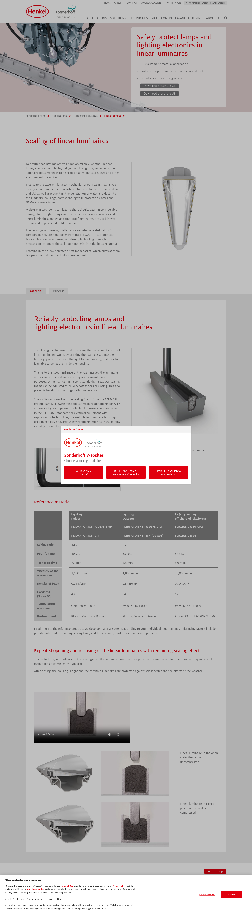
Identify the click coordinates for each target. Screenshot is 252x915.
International (126, 473)
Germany (83, 473)
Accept (231, 895)
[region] (126, 895)
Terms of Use (67, 886)
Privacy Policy (118, 886)
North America (168, 473)
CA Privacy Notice (35, 889)
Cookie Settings (207, 895)
